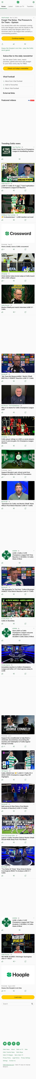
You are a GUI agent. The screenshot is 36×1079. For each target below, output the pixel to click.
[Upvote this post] (14, 44)
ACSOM (14, 551)
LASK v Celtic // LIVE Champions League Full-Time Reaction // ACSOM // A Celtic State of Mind (22, 556)
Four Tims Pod (16, 147)
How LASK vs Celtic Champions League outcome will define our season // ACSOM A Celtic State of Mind (23, 633)
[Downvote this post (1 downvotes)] (14, 249)
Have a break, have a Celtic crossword (14, 246)
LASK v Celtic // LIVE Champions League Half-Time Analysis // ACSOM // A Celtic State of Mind (22, 923)
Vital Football (5, 17)
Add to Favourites (11, 85)
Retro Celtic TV (19, 1055)
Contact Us (12, 1060)
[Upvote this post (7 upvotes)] (2, 477)
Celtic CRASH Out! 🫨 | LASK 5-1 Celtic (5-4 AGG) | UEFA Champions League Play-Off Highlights (16, 775)
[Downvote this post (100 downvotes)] (14, 991)
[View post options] (34, 147)
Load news (18, 997)
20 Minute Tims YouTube (8, 215)
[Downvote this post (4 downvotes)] (14, 746)
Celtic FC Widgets (8, 1055)
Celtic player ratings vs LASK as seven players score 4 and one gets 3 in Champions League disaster (17, 441)
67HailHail (4, 274)
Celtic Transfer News (9, 1052)
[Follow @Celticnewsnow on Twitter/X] (9, 1044)
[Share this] (2, 44)
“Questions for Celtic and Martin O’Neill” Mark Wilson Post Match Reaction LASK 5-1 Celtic (17, 504)
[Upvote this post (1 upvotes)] (2, 280)
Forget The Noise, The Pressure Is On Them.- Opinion (16, 21)
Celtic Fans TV (5, 183)
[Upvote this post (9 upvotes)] (2, 249)
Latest (10, 6)
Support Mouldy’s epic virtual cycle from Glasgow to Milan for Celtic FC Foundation (16, 473)
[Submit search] (32, 1004)
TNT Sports (4, 771)
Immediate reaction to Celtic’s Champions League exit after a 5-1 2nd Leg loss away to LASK (16, 669)
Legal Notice (15, 1058)
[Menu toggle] (2, 2)
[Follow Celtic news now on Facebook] (13, 1044)
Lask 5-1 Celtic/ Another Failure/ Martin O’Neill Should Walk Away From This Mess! (17, 838)
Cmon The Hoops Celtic (8, 835)
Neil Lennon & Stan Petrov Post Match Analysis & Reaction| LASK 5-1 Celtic (14, 807)
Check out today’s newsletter (18, 68)
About (13, 1049)
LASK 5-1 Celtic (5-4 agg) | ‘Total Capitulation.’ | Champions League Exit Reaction (18, 187)
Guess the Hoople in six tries (11, 988)
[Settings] (34, 2)
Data (26, 1049)
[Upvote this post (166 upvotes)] (2, 991)
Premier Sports (5, 665)
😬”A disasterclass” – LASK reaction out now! (17, 217)
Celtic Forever (5, 305)
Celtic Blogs (19, 1052)
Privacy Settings (25, 1058)
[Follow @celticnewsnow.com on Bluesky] (5, 1044)
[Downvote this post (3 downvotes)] (14, 477)
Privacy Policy (7, 1058)
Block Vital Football (12, 88)
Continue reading (18, 38)
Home (3, 6)
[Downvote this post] (25, 44)
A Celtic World (5, 618)
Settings (5, 1060)
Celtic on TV (19, 6)
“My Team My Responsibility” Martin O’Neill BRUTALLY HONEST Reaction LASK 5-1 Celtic (17, 377)
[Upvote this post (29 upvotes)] (2, 746)
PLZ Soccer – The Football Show (10, 405)
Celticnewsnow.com (8, 1065)
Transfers (30, 6)
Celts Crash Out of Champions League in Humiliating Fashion (23, 150)
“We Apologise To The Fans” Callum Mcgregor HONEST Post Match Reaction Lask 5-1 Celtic (17, 590)
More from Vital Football (13, 81)
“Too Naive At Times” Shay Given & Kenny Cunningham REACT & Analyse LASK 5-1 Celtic (16, 871)
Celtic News (6, 1049)
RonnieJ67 (4, 374)
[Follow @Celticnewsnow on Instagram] (18, 1044)
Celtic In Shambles (7, 621)
